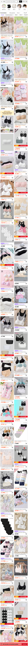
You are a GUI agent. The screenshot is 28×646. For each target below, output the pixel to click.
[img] (7, 173)
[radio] (3, 7)
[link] (24, 1)
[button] (1, 1)
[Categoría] (4, 1)
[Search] (20, 1)
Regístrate (24, 644)
